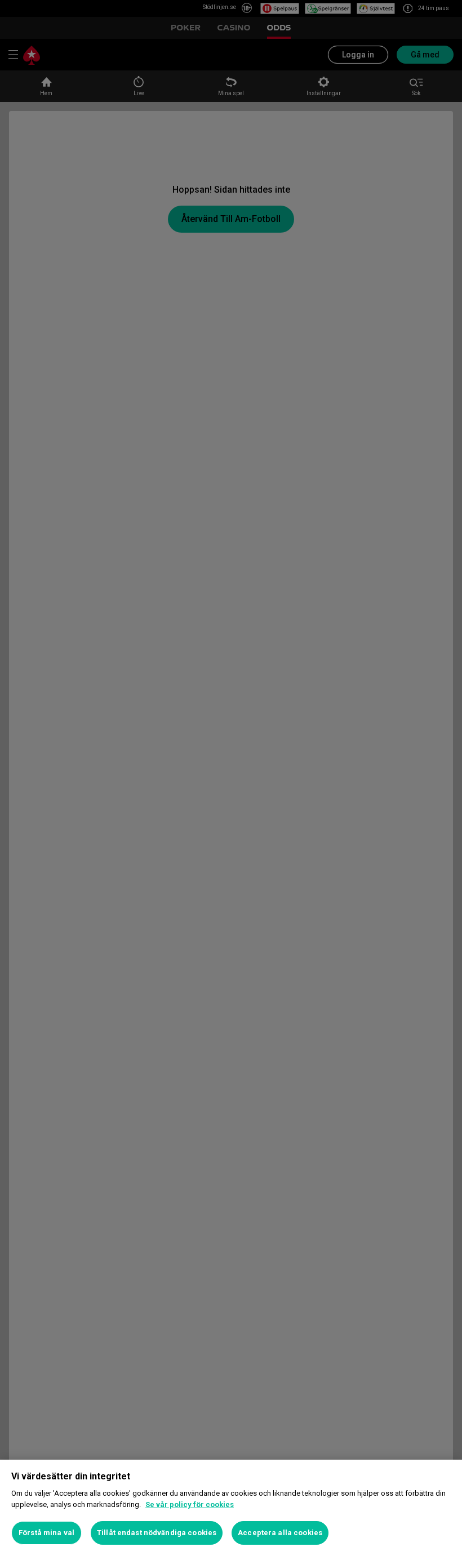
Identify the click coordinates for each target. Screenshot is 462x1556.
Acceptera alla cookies (280, 1532)
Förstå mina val (46, 1532)
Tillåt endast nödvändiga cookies (156, 1532)
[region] (231, 1508)
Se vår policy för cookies (189, 1504)
